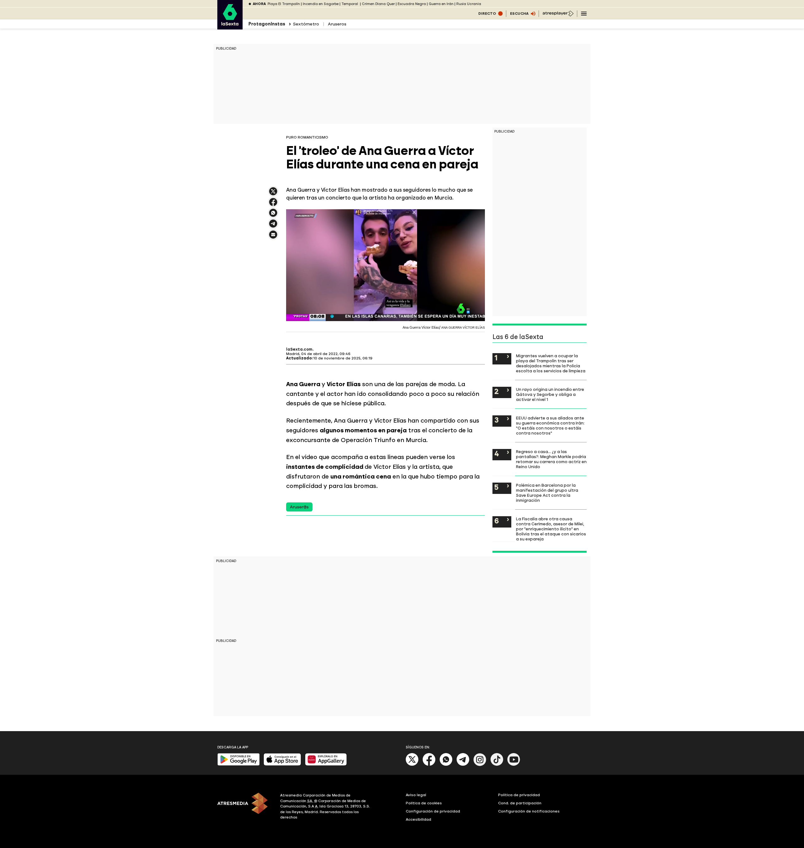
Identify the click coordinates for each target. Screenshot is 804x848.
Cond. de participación (519, 803)
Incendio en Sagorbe (321, 4)
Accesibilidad (418, 819)
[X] (273, 194)
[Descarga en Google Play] (238, 764)
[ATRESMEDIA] (245, 807)
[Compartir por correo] (273, 237)
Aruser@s (299, 507)
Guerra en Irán (441, 4)
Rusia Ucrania (468, 4)
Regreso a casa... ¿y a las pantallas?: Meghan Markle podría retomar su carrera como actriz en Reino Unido (551, 459)
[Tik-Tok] (496, 764)
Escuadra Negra (412, 4)
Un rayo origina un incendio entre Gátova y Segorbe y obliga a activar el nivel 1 (550, 394)
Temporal (350, 4)
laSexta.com (299, 349)
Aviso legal (416, 795)
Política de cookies (424, 803)
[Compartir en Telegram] (273, 226)
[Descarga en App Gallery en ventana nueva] (326, 764)
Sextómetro (306, 24)
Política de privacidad (519, 795)
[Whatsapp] (446, 764)
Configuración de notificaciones (529, 811)
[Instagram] (479, 764)
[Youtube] (513, 764)
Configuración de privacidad (433, 811)
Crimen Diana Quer (378, 4)
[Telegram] (463, 764)
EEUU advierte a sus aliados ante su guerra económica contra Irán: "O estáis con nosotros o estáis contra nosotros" (550, 425)
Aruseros (337, 24)
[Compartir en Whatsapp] (273, 215)
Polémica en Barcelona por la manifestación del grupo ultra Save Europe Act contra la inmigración (547, 493)
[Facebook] (429, 764)
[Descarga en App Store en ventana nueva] (282, 764)
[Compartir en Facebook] (273, 204)
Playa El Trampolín (284, 4)
